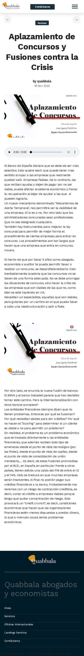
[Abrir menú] (75, 6)
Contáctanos (42, 6)
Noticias (42, 23)
